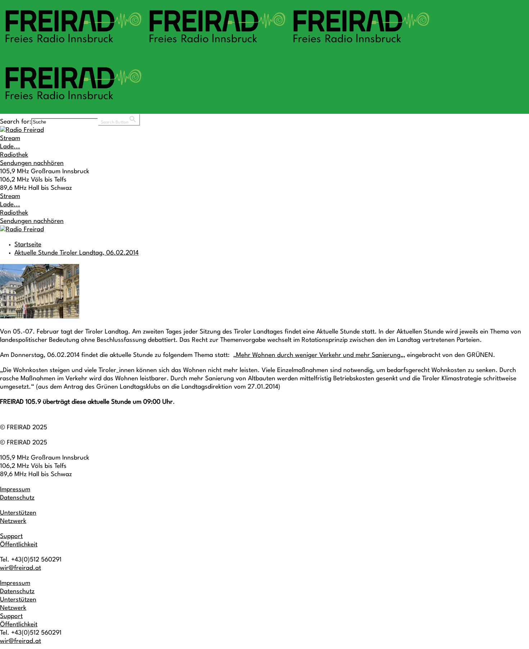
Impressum (15, 490)
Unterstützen (18, 513)
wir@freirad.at (20, 568)
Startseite (27, 245)
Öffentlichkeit (18, 545)
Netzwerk (13, 521)
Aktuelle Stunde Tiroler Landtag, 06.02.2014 (76, 253)
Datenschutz (17, 498)
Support (11, 536)
